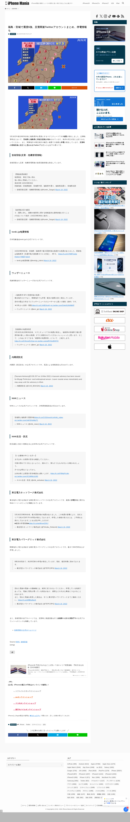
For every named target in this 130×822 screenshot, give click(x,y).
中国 (71, 794)
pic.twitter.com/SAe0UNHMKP (62, 305)
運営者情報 (32, 805)
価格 (81, 794)
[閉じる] (126, 798)
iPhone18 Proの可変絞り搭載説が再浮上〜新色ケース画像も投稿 (115, 144)
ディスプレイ (74, 791)
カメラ (83, 784)
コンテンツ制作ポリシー (56, 805)
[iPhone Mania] (17, 3)
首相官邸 (24, 642)
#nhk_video (58, 417)
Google (72, 770)
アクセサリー (97, 781)
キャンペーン (96, 784)
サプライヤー (112, 784)
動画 (91, 794)
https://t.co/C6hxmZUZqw (25, 341)
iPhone (22, 724)
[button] (14, 87)
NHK (18, 642)
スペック (72, 787)
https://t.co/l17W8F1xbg (67, 254)
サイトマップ (90, 805)
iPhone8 (72, 774)
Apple (95, 764)
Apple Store (109, 764)
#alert (27, 257)
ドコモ (100, 791)
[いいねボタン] (12, 652)
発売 (79, 797)
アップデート (113, 781)
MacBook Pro (109, 777)
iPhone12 (84, 774)
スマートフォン (36, 724)
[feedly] (118, 16)
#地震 (22, 257)
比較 (111, 794)
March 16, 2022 (61, 190)
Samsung (72, 781)
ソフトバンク (103, 787)
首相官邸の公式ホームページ (25, 630)
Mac (96, 777)
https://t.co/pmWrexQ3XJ (38, 523)
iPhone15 (72, 777)
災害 (44, 724)
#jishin (17, 257)
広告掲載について (102, 805)
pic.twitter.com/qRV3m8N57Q (46, 341)
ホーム (24, 805)
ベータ (111, 791)
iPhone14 (110, 774)
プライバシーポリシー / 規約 (75, 805)
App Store (88, 767)
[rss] (122, 16)
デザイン (88, 791)
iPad (92, 770)
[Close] (1, 811)
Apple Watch (74, 767)
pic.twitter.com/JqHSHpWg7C (26, 420)
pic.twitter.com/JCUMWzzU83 (26, 476)
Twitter (28, 724)
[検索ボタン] (123, 3)
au (99, 767)
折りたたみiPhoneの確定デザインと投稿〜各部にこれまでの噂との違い (115, 153)
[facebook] (97, 16)
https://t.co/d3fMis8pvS (27, 600)
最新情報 (13, 34)
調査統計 (100, 797)
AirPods (72, 764)
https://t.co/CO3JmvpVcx (44, 417)
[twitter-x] (101, 16)
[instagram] (105, 16)
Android (84, 764)
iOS (82, 770)
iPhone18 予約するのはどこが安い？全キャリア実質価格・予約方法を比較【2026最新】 (56, 666)
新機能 (101, 794)
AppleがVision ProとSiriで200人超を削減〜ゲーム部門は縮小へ (115, 163)
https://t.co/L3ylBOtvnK (41, 305)
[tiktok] (110, 16)
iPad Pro (104, 770)
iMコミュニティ (35, 715)
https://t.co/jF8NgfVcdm (59, 473)
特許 (70, 797)
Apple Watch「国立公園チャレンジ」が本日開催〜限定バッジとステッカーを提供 (115, 172)
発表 (89, 797)
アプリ (71, 784)
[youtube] (114, 16)
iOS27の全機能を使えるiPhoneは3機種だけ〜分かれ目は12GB (115, 134)
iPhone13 (97, 774)
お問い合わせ (42, 805)
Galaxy (109, 767)
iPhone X (85, 777)
